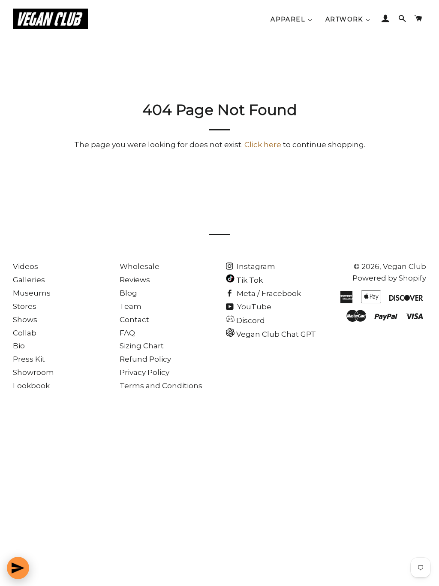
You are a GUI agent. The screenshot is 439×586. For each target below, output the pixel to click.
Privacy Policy (144, 372)
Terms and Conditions (161, 385)
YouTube (253, 306)
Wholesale (139, 266)
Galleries (29, 279)
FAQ (127, 333)
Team (130, 306)
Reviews (135, 279)
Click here (262, 144)
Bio (19, 345)
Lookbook (31, 385)
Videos (25, 266)
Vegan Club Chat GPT (275, 334)
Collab (24, 333)
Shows (25, 319)
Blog (128, 293)
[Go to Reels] (18, 568)
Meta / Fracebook (268, 293)
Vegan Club (404, 266)
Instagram (255, 266)
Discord (250, 320)
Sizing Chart (142, 345)
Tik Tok (249, 280)
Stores (24, 306)
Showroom (33, 372)
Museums (32, 293)
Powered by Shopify (389, 278)
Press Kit (29, 359)
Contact (134, 319)
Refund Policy (145, 359)
